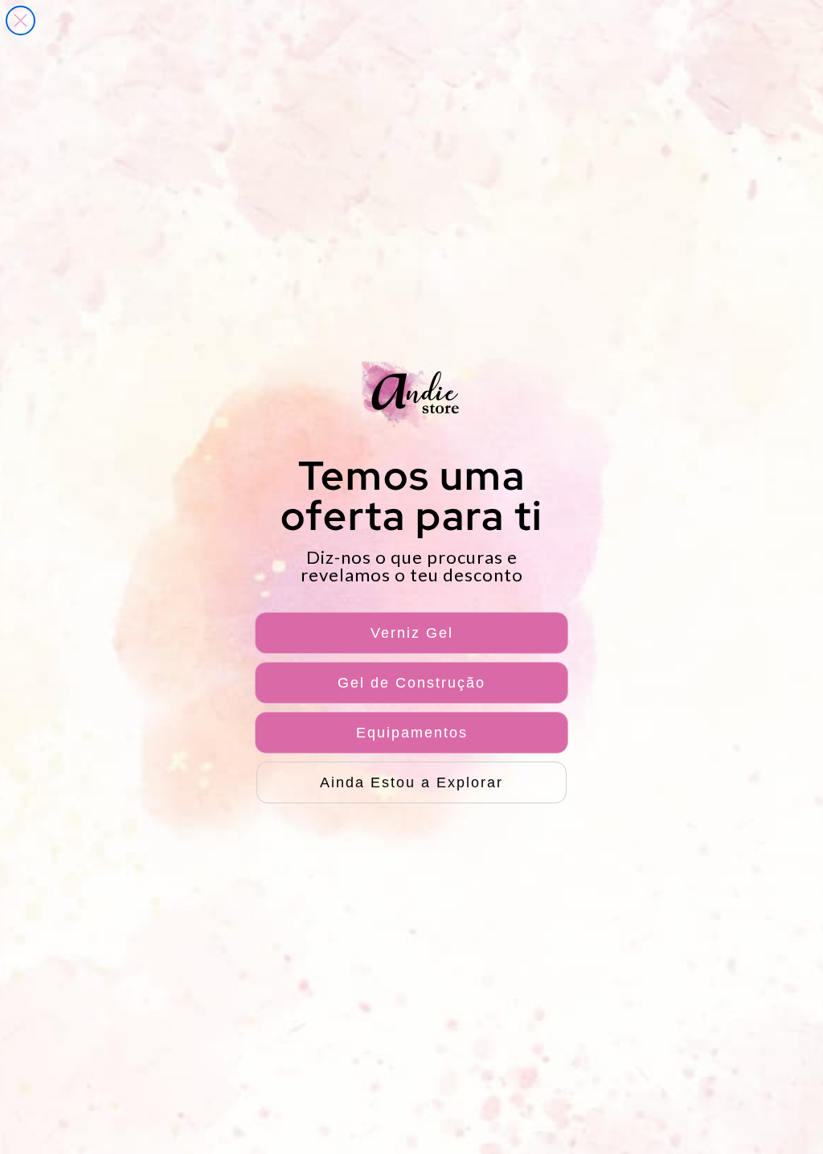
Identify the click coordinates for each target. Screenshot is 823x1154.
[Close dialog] (20, 20)
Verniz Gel (412, 633)
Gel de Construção (411, 683)
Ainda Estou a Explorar (411, 782)
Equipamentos (412, 733)
